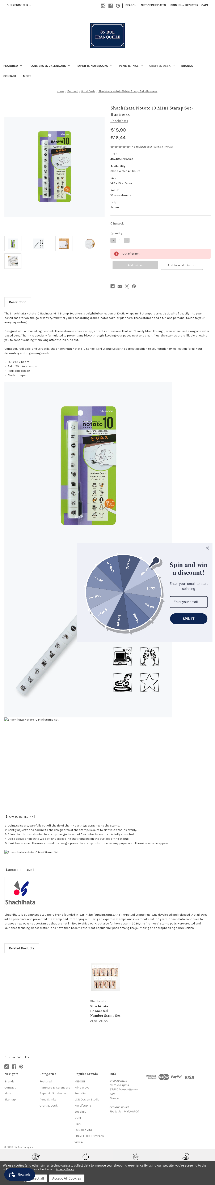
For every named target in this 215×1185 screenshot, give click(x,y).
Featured (10, 66)
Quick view (102, 972)
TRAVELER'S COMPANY (89, 1136)
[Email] (120, 286)
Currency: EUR (17, 5)
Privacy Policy (65, 1169)
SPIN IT (189, 618)
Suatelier (81, 1093)
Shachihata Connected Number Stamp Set (105, 1011)
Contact (9, 76)
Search (131, 5)
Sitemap (10, 1099)
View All (79, 1142)
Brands (187, 66)
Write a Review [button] (163, 147)
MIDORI (80, 1081)
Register (191, 5)
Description (17, 302)
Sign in (175, 5)
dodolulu (80, 1111)
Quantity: (116, 233)
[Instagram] (103, 6)
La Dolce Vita (83, 1130)
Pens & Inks (129, 66)
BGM (78, 1118)
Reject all (37, 1178)
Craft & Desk (159, 66)
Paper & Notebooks (92, 66)
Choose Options (105, 980)
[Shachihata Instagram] (20, 892)
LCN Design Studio (87, 1099)
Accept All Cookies (66, 1178)
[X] (127, 286)
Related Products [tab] (21, 948)
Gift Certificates (153, 5)
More (27, 76)
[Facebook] (110, 6)
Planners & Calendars (47, 66)
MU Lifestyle (83, 1105)
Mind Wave (82, 1087)
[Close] (207, 548)
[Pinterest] (118, 6)
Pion (78, 1124)
